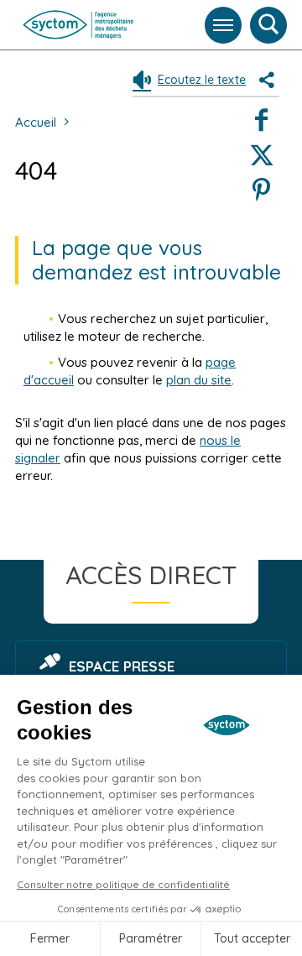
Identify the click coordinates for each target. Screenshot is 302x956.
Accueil (35, 122)
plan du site (199, 380)
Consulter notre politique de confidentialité (123, 884)
